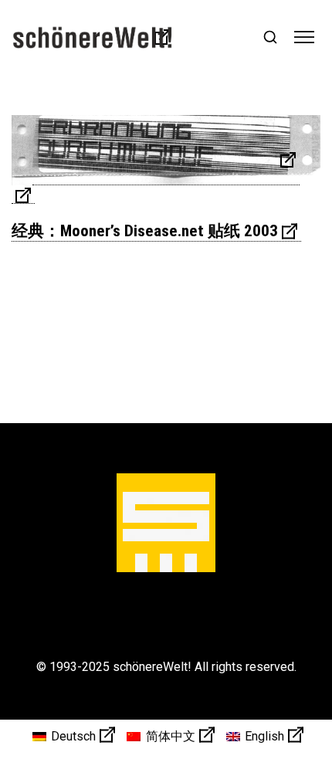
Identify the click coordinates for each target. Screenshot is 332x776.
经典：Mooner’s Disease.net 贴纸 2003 (145, 231)
